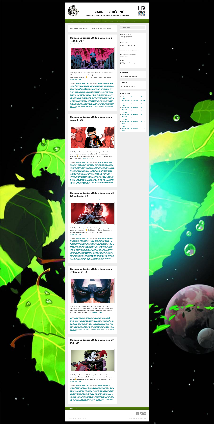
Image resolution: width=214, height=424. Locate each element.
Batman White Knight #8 (81, 388)
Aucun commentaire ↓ (92, 44)
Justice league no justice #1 (81, 393)
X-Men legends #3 (100, 182)
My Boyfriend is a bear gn (83, 394)
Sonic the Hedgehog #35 (92, 255)
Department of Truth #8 (107, 170)
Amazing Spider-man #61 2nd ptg (105, 83)
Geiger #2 (72, 92)
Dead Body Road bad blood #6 (77, 247)
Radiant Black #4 (99, 98)
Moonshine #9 (73, 394)
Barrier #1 (110, 387)
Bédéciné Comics (82, 165)
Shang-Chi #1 (84, 101)
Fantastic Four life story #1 (86, 91)
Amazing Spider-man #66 (76, 85)
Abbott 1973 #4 (101, 162)
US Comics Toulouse (95, 399)
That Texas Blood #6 (91, 256)
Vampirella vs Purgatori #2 (89, 182)
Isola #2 (72, 393)
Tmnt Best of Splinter (104, 103)
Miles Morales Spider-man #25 (84, 176)
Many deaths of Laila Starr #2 (104, 95)
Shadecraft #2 (104, 177)
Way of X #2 (105, 104)
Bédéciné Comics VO (84, 241)
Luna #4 (95, 95)
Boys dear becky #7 (101, 243)
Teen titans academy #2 (105, 180)
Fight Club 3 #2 (85, 324)
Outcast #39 (104, 326)
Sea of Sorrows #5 (76, 101)
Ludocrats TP (99, 252)
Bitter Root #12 (98, 165)
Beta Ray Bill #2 (90, 165)
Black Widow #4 (92, 243)
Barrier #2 (72, 388)
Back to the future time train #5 (100, 387)
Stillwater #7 (106, 101)
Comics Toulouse (109, 167)
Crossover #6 (105, 168)
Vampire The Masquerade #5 (93, 258)
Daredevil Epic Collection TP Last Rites (91, 246)
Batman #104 (110, 238)
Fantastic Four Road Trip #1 (76, 249)
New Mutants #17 (96, 176)
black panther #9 (76, 321)
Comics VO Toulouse (90, 89)
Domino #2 (108, 390)
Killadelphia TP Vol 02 (75, 174)
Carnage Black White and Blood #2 (97, 167)
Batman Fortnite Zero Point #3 (90, 85)
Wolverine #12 (97, 106)
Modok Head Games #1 (80, 253)
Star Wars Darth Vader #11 (90, 179)
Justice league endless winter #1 (84, 250)
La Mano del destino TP (86, 95)
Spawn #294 (107, 327)
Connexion (133, 21)
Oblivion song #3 (107, 394)
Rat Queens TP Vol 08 (75, 177)
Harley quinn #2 (90, 173)
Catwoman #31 (98, 88)
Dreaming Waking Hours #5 (91, 247)
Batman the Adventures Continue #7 (90, 240)
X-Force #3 (105, 329)
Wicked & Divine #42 (87, 329)
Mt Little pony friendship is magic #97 (96, 97)
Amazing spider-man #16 (95, 318)
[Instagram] (141, 413)
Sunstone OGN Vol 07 (80, 103)
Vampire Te (83, 258)
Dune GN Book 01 (103, 247)
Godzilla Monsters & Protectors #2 (83, 92)
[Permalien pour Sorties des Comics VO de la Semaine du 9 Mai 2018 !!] (92, 373)
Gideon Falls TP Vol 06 (81, 173)
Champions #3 (93, 244)
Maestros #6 (91, 393)
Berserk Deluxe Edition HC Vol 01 (92, 320)
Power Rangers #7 (76, 98)
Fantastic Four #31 (107, 171)
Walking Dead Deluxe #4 (106, 258)
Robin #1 (99, 177)
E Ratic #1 (110, 247)
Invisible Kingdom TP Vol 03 (103, 94)
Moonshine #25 (83, 97)
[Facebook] (137, 413)
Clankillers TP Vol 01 (109, 321)
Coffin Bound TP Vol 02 (102, 244)
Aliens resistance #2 (84, 318)
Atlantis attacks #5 (102, 238)
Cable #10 (85, 167)
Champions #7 (105, 88)
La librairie (78, 21)
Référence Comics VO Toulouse (88, 177)
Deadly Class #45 (97, 170)
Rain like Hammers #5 (108, 98)
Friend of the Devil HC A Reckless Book (102, 91)
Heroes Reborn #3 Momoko (98, 92)
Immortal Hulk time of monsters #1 (88, 94)
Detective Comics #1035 (83, 171)
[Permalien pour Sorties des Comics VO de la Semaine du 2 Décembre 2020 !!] (92, 226)
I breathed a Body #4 (99, 173)
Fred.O (83, 44)
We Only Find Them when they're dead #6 (83, 106)
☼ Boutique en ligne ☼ (122, 21)
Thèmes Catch (142, 418)
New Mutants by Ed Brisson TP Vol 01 (95, 253)
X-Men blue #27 (76, 400)
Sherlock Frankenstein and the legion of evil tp (102, 396)
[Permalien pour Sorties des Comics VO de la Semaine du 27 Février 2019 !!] (92, 304)
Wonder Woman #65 (97, 329)
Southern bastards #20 (82, 397)
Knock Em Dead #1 (104, 250)
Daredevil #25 (78, 246)
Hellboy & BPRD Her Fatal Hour (105, 249)
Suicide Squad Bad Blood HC (79, 180)
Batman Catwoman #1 (75, 240)
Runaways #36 (97, 100)
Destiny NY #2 (73, 171)
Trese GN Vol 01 (76, 258)
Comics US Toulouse (80, 89)
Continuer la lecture (77, 79)
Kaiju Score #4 (108, 173)
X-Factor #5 (88, 259)
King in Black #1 (96, 250)
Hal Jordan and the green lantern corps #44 (82, 391)
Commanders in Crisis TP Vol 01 (94, 168)
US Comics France (85, 399)
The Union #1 (100, 256)
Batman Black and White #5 (101, 164)
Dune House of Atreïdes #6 (96, 171)
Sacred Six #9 (105, 100)
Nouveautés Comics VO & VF (82, 83)
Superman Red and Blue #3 (91, 103)
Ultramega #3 (85, 104)
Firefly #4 (91, 324)
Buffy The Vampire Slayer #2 (87, 321)
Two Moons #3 (79, 182)
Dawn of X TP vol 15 (88, 170)
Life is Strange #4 (96, 326)
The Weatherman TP (77, 329)
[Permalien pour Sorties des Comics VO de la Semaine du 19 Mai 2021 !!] (92, 71)
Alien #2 (75, 164)
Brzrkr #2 (80, 167)
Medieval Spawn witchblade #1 (102, 393)
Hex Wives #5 (75, 326)
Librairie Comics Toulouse (96, 174)
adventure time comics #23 (104, 385)
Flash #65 (96, 324)
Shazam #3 (91, 327)
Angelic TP (89, 387)
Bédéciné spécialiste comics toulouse (88, 86)
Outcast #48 (104, 176)
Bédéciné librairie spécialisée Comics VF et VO (101, 241)
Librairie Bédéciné (85, 174)
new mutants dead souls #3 (96, 394)
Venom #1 (102, 399)
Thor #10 (105, 256)
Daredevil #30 (99, 89)
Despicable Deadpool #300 (99, 390)
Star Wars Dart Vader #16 (94, 397)
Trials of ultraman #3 (77, 104)
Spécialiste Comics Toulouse (77, 179)
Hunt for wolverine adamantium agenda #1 (104, 391)
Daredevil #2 (101, 323)
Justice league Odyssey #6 (85, 326)
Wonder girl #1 (104, 106)
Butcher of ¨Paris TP (85, 244)
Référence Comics (89, 100)
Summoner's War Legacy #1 (93, 180)
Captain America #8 (99, 321)
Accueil (71, 21)
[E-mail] (144, 413)
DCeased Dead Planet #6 (107, 246)
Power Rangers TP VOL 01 (88, 98)
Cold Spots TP (73, 323)
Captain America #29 (89, 88)
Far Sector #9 (87, 249)
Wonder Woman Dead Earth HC (77, 259)
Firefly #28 (72, 173)
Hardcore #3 (102, 324)
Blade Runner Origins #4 (78, 88)
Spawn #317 (111, 177)
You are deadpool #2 (85, 400)
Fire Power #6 (94, 249)
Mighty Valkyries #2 (74, 97)
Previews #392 (110, 176)
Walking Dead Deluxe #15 (95, 104)
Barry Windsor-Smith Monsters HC (86, 164)
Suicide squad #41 (105, 397)
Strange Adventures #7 (80, 256)
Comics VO (83, 168)
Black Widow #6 (106, 165)
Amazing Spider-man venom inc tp (78, 387)
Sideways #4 (73, 397)
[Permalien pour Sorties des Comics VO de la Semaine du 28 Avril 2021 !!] (92, 150)
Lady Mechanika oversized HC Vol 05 (87, 252)
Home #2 (108, 92)
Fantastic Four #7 (77, 324)
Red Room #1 (73, 100)
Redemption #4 (80, 100)
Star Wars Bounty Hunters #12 (95, 101)
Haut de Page (72, 408)
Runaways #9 (87, 396)
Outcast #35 (80, 396)
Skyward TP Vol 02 (98, 327)
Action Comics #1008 (103, 317)
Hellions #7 (72, 250)
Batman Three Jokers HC (105, 240)
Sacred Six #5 (82, 255)
